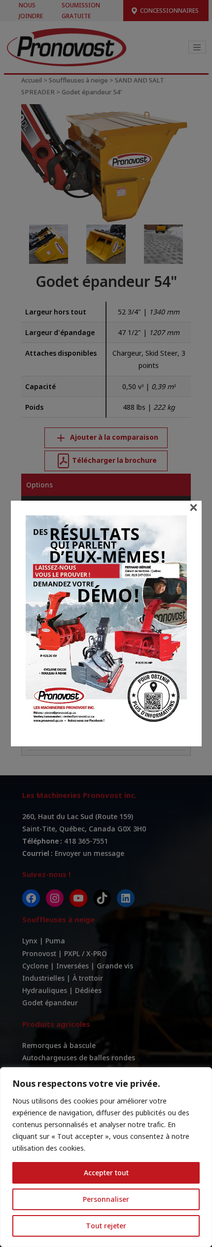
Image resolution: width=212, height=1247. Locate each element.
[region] (106, 1157)
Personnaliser (106, 1199)
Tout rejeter (106, 1225)
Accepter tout (106, 1172)
